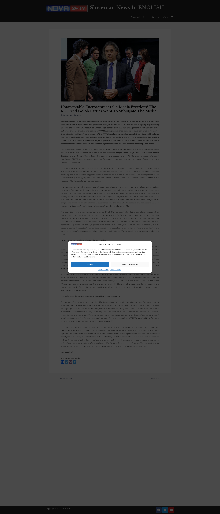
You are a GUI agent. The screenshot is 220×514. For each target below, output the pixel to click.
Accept (90, 264)
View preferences (130, 264)
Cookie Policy (103, 270)
